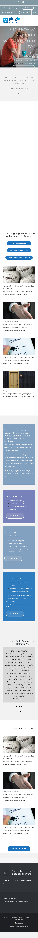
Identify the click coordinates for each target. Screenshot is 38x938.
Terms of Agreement (15, 926)
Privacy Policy (24, 926)
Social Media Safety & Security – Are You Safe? (18, 358)
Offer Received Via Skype (11, 321)
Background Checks (10, 391)
